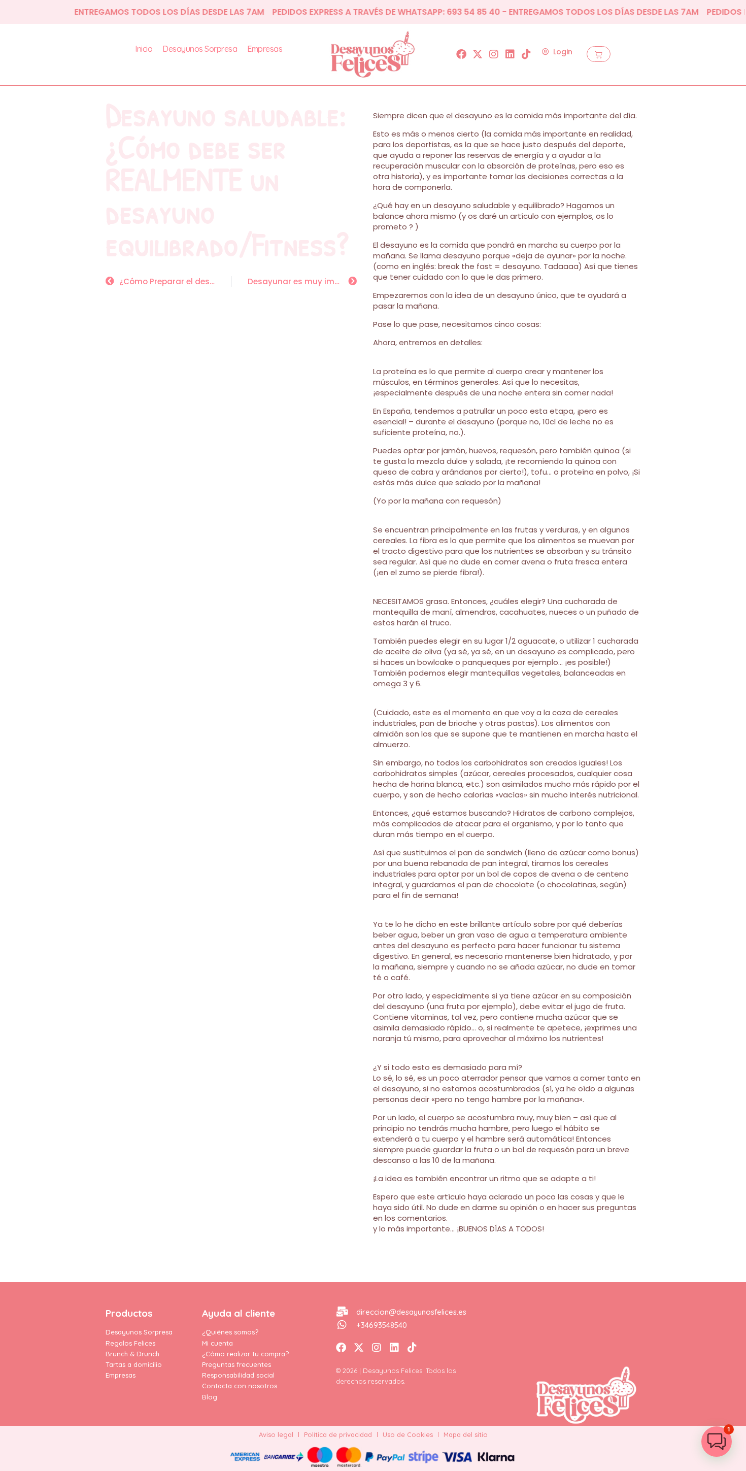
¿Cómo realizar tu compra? (245, 1354)
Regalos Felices (130, 1343)
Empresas (264, 49)
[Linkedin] (510, 54)
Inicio (143, 49)
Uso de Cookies (408, 1434)
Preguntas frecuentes (236, 1364)
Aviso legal (276, 1434)
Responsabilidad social (238, 1375)
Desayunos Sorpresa (199, 49)
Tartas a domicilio (134, 1364)
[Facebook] (461, 54)
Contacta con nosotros (239, 1386)
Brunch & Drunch (132, 1354)
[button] (716, 1441)
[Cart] (599, 54)
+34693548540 (381, 1325)
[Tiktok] (526, 54)
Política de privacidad (338, 1434)
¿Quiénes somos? (230, 1332)
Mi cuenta (217, 1343)
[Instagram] (494, 54)
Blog (209, 1397)
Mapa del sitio (466, 1434)
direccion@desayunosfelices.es (411, 1312)
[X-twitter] (477, 54)
